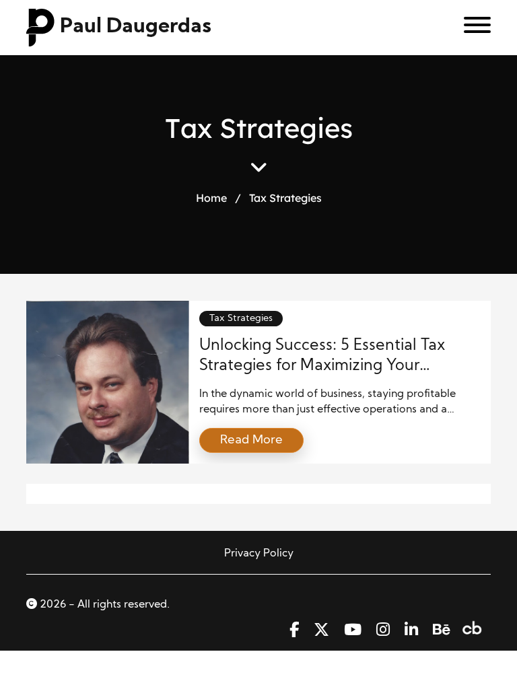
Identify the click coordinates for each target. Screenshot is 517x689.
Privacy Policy (259, 553)
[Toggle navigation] (472, 27)
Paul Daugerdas (135, 27)
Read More (251, 440)
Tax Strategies (241, 319)
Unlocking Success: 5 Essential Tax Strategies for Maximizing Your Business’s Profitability (322, 366)
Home (211, 198)
